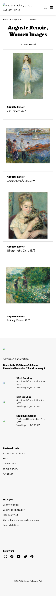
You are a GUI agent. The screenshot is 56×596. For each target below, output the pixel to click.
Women (33, 19)
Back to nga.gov (11, 504)
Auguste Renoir (19, 19)
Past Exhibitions (11, 524)
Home (5, 19)
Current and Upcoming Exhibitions (21, 519)
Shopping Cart (10, 468)
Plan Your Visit (10, 514)
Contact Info (9, 463)
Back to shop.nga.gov (14, 509)
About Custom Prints (14, 453)
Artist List (8, 473)
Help (5, 458)
